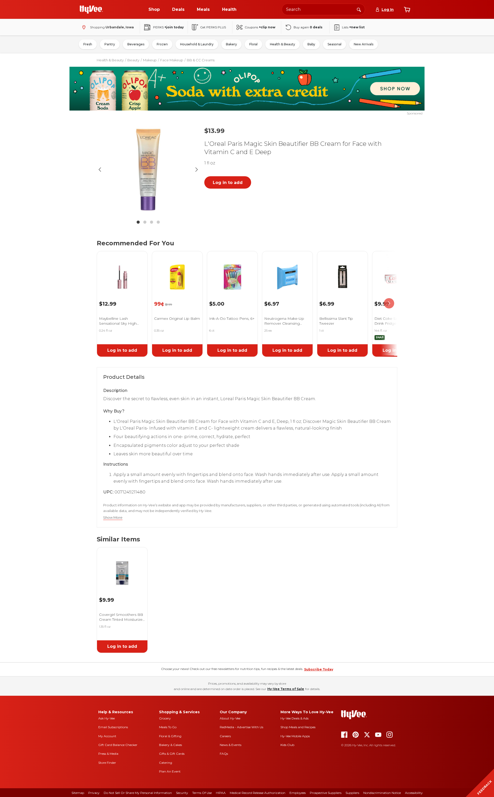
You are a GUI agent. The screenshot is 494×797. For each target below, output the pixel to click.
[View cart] (407, 9)
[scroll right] (389, 303)
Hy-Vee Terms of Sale (285, 689)
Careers (225, 736)
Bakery (231, 44)
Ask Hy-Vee (106, 718)
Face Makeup (171, 60)
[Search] (359, 9)
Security (182, 793)
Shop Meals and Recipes (297, 727)
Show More (112, 517)
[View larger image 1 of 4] (148, 169)
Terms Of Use (202, 793)
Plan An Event (170, 771)
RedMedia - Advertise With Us (241, 727)
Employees (297, 793)
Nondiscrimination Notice (382, 793)
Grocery (165, 718)
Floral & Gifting (170, 736)
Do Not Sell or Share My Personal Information (138, 793)
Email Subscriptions (113, 727)
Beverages (135, 44)
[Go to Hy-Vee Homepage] (91, 9)
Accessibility (414, 793)
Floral (253, 44)
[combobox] (323, 9)
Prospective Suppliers (325, 793)
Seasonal (334, 44)
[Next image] (196, 169)
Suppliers (352, 793)
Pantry (109, 44)
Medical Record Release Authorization (257, 793)
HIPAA (221, 793)
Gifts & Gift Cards (171, 754)
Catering (165, 763)
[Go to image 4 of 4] (158, 222)
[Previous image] (100, 169)
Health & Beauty (282, 44)
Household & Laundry (197, 44)
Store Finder (107, 763)
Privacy (94, 793)
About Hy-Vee (230, 718)
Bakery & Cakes (170, 745)
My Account (107, 736)
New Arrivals (363, 44)
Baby (311, 44)
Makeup (150, 60)
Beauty (133, 60)
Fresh (87, 44)
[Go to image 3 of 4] (151, 222)
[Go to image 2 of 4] (145, 222)
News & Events (230, 745)
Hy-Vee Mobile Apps (295, 736)
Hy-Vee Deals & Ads (294, 718)
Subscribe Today (318, 669)
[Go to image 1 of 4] (138, 222)
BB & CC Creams (201, 60)
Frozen (162, 44)
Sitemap (78, 793)
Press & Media (108, 754)
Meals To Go (168, 727)
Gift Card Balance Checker (117, 745)
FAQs (224, 754)
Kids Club (287, 745)
